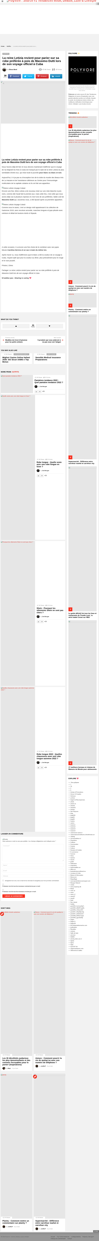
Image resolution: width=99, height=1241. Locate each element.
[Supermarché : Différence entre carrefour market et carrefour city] (49, 1146)
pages (72, 919)
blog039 (72, 815)
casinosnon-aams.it (21, 354)
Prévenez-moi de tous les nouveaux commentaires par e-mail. (21, 886)
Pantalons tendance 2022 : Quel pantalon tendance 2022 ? (49, 381)
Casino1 (72, 825)
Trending (2, 914)
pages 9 (72, 921)
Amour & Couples (75, 794)
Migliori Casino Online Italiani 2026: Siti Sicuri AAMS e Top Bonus (16, 359)
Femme (72, 854)
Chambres (73, 840)
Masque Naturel (75, 883)
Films (72, 856)
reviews (72, 931)
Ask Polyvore (74, 811)
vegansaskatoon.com (76, 948)
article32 (73, 807)
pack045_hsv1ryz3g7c (77, 906)
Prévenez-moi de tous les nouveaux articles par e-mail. (19, 891)
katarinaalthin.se (75, 867)
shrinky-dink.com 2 (76, 939)
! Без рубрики (74, 782)
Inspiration (73, 865)
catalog (72, 836)
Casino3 (72, 829)
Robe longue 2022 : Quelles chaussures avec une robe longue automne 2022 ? (49, 756)
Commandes (74, 844)
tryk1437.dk (74, 946)
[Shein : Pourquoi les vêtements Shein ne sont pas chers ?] (18, 613)
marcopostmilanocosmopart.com (80, 881)
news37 (72, 896)
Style (71, 944)
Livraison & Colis (75, 873)
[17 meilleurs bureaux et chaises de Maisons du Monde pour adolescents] (82, 692)
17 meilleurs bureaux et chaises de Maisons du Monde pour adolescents (82, 768)
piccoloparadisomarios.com (78, 925)
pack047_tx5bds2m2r (77, 914)
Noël (71, 900)
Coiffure (72, 842)
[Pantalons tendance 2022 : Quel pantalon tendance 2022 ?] (17, 384)
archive (72, 798)
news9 (72, 898)
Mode (72, 888)
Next (98, 4)
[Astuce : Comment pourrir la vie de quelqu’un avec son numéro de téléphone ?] (49, 983)
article (72, 802)
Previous (1, 4)
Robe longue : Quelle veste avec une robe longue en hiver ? (49, 464)
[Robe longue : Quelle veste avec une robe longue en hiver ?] (18, 467)
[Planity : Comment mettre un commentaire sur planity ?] (16, 1146)
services (72, 935)
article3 (72, 805)
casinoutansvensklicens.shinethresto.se (82, 834)
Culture (72, 848)
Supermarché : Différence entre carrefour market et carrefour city (47, 1223)
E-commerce (74, 852)
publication (73, 927)
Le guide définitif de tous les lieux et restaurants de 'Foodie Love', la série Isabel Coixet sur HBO (82, 615)
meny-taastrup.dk (75, 886)
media (72, 885)
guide (72, 861)
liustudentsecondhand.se (78, 871)
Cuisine (72, 846)
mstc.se (72, 890)
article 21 (73, 803)
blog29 (72, 817)
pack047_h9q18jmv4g (77, 912)
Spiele (72, 941)
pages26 (73, 923)
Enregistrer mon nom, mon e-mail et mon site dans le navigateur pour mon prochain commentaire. (32, 880)
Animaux (73, 796)
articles (72, 809)
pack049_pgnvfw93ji (76, 917)
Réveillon (73, 929)
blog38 (72, 819)
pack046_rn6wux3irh (76, 910)
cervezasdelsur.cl (75, 838)
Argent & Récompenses (77, 800)
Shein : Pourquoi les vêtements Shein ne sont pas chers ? (50, 610)
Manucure (73, 877)
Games (72, 858)
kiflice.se (73, 869)
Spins (72, 942)
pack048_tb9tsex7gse (77, 915)
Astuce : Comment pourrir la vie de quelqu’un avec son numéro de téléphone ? (48, 1060)
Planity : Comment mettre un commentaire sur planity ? (15, 1222)
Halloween (73, 863)
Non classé (51, 354)
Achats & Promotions (76, 792)
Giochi (72, 859)
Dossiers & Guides (76, 850)
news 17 (73, 894)
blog (71, 813)
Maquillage (73, 879)
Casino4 (72, 830)
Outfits (15, 372)
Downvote (49, 326)
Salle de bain (74, 933)
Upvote (16, 326)
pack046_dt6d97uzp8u (77, 908)
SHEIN (72, 937)
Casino (72, 821)
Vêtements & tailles (76, 950)
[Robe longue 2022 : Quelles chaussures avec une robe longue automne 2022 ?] (18, 759)
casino (72, 823)
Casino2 (72, 827)
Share (3, 83)
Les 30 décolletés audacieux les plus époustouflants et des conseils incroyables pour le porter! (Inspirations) (16, 1061)
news (72, 892)
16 (71, 786)
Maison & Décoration (76, 875)
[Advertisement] (49, 19)
